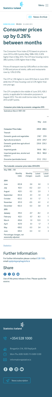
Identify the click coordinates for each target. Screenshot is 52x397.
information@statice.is (20, 359)
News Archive (40, 17)
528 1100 (41, 258)
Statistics (7, 246)
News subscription (20, 381)
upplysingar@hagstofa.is (19, 261)
